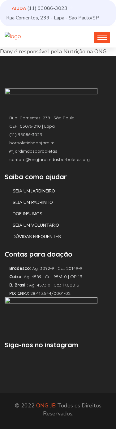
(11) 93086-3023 (47, 8)
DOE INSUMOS (27, 214)
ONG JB (46, 405)
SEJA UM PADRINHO (33, 202)
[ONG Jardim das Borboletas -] (13, 35)
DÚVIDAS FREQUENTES (37, 237)
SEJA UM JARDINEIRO (34, 191)
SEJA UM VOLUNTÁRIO (36, 225)
